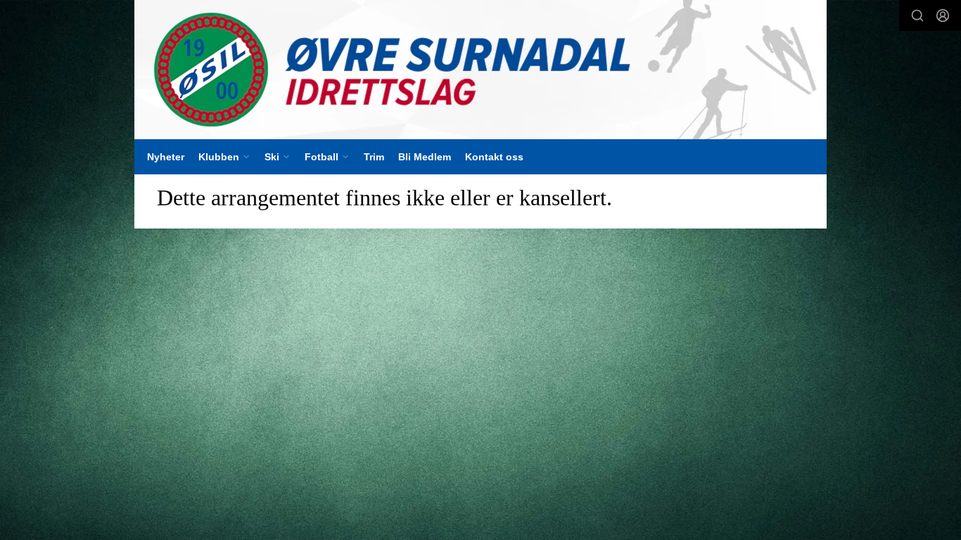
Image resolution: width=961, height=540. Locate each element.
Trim (374, 156)
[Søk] (917, 15)
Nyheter (165, 156)
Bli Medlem (424, 156)
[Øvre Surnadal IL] (480, 69)
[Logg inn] (942, 15)
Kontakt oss (494, 156)
